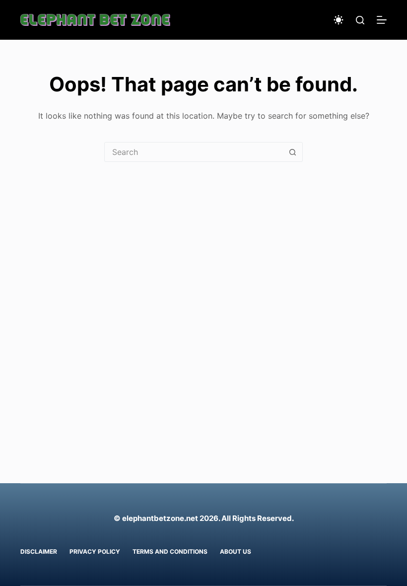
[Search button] (292, 152)
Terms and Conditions (170, 551)
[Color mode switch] (338, 20)
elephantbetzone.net (160, 518)
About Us (235, 551)
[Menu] (382, 20)
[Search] (360, 20)
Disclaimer (38, 551)
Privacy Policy (94, 551)
